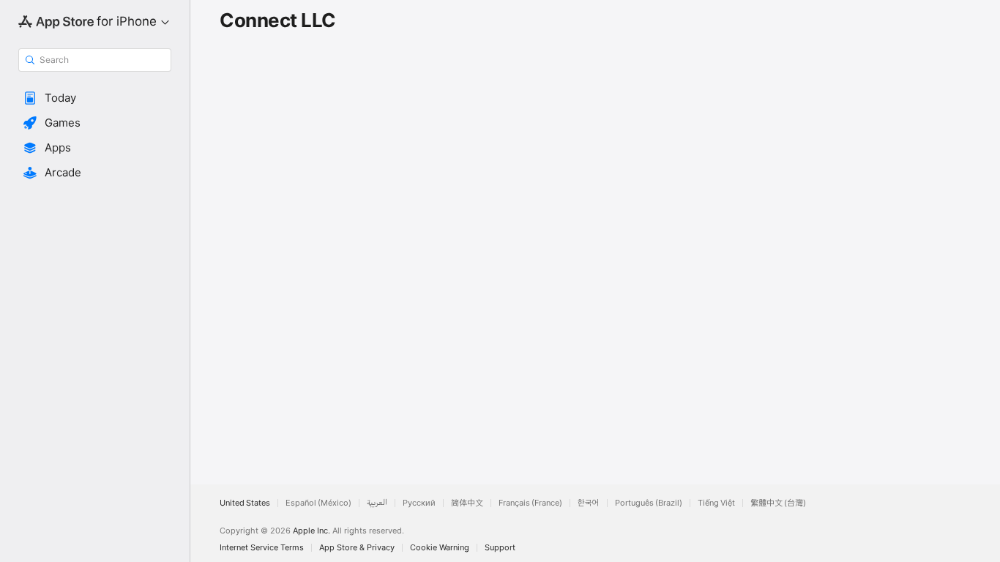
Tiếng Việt (716, 503)
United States (245, 503)
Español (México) (318, 503)
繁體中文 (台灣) (778, 503)
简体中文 (467, 503)
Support (500, 548)
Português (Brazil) (648, 503)
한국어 (589, 503)
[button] (95, 98)
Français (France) (530, 503)
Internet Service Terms (262, 548)
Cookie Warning (439, 548)
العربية (377, 503)
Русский (419, 503)
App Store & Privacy (357, 548)
